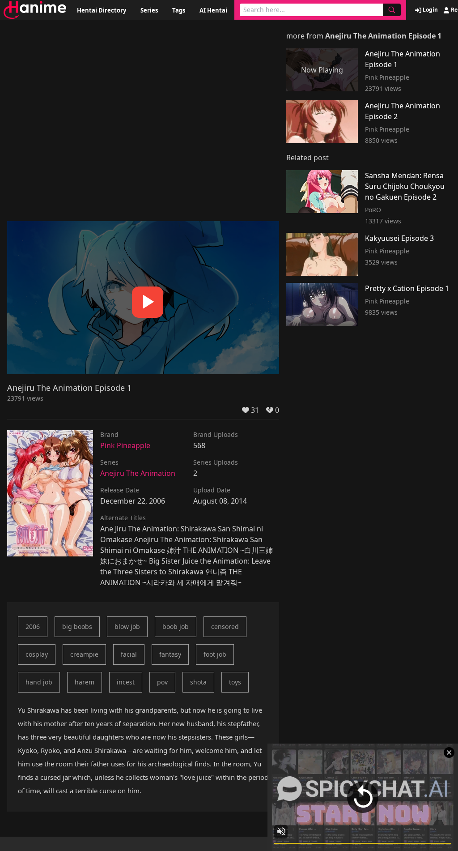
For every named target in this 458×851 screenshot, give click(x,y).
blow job (127, 626)
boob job (175, 626)
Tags (178, 10)
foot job (215, 654)
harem (84, 682)
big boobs (77, 626)
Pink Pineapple (125, 445)
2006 (32, 626)
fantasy (170, 654)
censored (225, 626)
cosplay (36, 654)
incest (126, 682)
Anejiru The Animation (137, 473)
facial (129, 654)
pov (162, 682)
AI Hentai (213, 10)
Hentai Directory (101, 10)
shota (198, 682)
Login (429, 9)
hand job (38, 682)
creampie (84, 654)
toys (235, 682)
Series (149, 10)
